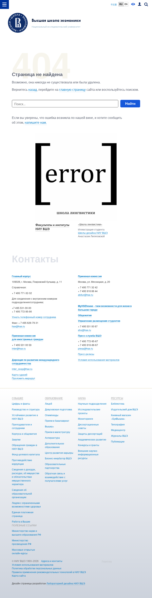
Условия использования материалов (98, 359)
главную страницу (72, 89)
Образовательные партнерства (55, 465)
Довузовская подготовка (58, 409)
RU (121, 4)
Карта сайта (19, 575)
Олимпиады (51, 415)
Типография (118, 424)
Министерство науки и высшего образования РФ (26, 532)
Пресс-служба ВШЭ (90, 335)
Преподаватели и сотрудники (22, 426)
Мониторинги (85, 418)
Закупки (16, 439)
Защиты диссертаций (90, 433)
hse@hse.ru (18, 326)
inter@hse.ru (19, 348)
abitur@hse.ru (85, 294)
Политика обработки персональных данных (36, 568)
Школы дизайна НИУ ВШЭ (93, 232)
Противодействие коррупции (22, 461)
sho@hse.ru (84, 330)
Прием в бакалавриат (57, 420)
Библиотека (117, 403)
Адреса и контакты (51, 561)
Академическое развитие (92, 439)
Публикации (117, 441)
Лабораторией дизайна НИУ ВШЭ (66, 583)
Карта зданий (19, 374)
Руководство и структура (26, 409)
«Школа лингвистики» (90, 224)
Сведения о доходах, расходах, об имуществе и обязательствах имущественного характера (25, 477)
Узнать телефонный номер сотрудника (34, 317)
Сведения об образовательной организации (22, 493)
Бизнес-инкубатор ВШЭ (58, 458)
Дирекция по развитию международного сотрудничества (35, 361)
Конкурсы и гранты (88, 445)
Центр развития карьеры (59, 452)
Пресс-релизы (86, 354)
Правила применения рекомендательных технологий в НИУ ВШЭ (49, 572)
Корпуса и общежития (24, 433)
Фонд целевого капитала (26, 454)
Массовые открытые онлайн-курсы (23, 551)
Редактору (107, 561)
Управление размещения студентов (99, 321)
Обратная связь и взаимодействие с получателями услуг (56, 477)
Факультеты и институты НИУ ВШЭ (52, 227)
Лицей (48, 403)
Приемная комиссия (90, 276)
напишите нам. (36, 122)
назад (32, 89)
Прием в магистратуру (57, 432)
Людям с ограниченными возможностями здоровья (26, 504)
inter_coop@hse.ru (22, 369)
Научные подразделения (92, 403)
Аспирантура (52, 437)
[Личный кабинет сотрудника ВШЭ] (139, 4)
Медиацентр (118, 430)
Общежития (85, 315)
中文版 (114, 4)
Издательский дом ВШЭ (124, 409)
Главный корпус (21, 276)
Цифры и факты (21, 403)
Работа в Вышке (21, 521)
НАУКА (82, 398)
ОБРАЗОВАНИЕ (54, 398)
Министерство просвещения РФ (21, 542)
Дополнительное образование (54, 445)
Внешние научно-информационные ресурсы (88, 454)
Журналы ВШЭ (119, 435)
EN (125, 4)
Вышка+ (49, 426)
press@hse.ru (85, 348)
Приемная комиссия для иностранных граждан (27, 337)
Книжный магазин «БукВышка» (121, 416)
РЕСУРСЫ (117, 398)
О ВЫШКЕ (17, 398)
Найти (130, 103)
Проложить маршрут (23, 378)
